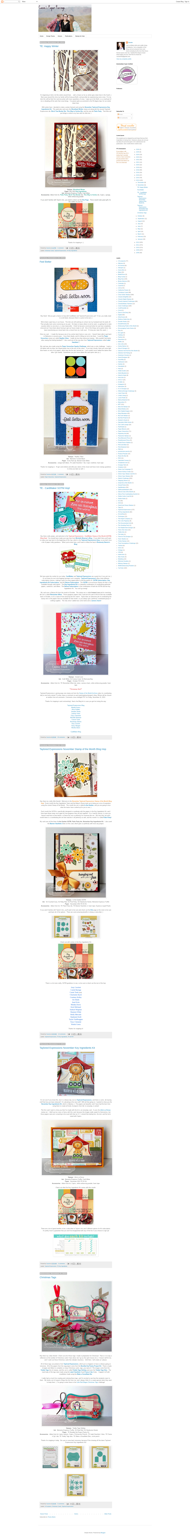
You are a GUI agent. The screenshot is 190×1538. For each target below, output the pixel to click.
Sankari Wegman (76, 1010)
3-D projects (48, 1506)
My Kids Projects (123, 418)
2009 (138, 250)
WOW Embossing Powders (126, 565)
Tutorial (120, 545)
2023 (138, 157)
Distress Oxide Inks (124, 319)
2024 (138, 154)
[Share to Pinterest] (79, 248)
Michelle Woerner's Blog (84, 538)
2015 (138, 175)
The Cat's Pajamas (123, 521)
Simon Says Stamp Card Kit (126, 474)
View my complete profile (123, 59)
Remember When (56, 594)
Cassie (130, 42)
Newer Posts (44, 1514)
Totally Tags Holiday (80, 1370)
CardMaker (69, 576)
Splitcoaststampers (123, 489)
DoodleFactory (122, 324)
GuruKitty (121, 359)
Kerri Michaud (76, 1007)
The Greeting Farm (123, 525)
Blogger (103, 1532)
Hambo (120, 364)
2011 (138, 245)
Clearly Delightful (123, 297)
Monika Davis (75, 728)
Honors (60, 36)
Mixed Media (122, 409)
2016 (138, 172)
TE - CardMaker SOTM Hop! (55, 488)
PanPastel (121, 427)
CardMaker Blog (76, 732)
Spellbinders (122, 487)
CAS (119, 288)
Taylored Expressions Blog (75, 705)
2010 (138, 247)
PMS (119, 449)
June (139, 226)
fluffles (120, 341)
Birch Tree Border (75, 195)
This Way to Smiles (90, 195)
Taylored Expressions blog (90, 540)
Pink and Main (122, 445)
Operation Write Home (124, 422)
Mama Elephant (123, 400)
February (140, 236)
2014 (138, 177)
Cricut (120, 310)
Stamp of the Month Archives (88, 693)
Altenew (120, 263)
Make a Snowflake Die (84, 1374)
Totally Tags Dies (101, 1370)
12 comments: (62, 1034)
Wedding (120, 559)
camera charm (96, 601)
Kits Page (85, 200)
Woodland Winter (77, 109)
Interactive (121, 386)
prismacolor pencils (124, 451)
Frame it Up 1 (89, 1372)
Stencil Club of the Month (125, 492)
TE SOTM (70, 1036)
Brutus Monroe (122, 281)
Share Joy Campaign (124, 469)
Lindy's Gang (122, 395)
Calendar (121, 283)
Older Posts (107, 1514)
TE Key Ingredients (72, 250)
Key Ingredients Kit (70, 584)
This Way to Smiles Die (75, 111)
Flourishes (121, 339)
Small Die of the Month (125, 483)
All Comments (123, 118)
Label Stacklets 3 (75, 1372)
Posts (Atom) (51, 1517)
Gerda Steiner (122, 346)
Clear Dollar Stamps (124, 294)
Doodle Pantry (122, 321)
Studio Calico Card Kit (124, 496)
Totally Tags (45, 1370)
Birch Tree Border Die (58, 111)
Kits (91, 910)
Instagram (121, 384)
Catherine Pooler (123, 290)
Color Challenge (123, 306)
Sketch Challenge (123, 478)
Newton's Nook (122, 420)
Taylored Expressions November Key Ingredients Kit (67, 1047)
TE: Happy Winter (49, 46)
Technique (121, 516)
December (141, 182)
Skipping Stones (123, 480)
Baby (119, 272)
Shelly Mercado (75, 1014)
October (140, 216)
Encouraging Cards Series (126, 328)
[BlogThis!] (72, 248)
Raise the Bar (122, 456)
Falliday (120, 335)
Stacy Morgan (75, 726)
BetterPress (121, 274)
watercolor (121, 554)
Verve (119, 548)
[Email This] (70, 248)
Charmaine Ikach (76, 995)
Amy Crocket (76, 723)
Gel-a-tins (121, 344)
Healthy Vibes (64, 338)
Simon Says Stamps (124, 476)
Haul (119, 368)
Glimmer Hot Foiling (124, 353)
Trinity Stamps (122, 541)
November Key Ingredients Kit (51, 1104)
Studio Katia (121, 498)
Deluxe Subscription (72, 582)
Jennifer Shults (76, 711)
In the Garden (89, 805)
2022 (138, 159)
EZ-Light (120, 333)
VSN (119, 552)
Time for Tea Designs (124, 536)
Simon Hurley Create (124, 471)
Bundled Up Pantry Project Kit (91, 1366)
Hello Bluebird (122, 373)
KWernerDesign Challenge (126, 391)
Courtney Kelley (76, 997)
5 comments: (61, 1503)
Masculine (121, 402)
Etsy (119, 330)
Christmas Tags (48, 1277)
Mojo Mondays (122, 413)
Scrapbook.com (122, 462)
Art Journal (121, 265)
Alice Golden (76, 709)
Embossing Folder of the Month (127, 326)
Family (120, 337)
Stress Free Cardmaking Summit (127, 494)
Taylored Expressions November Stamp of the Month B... (141, 200)
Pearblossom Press (124, 440)
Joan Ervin (75, 1002)
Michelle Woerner (75, 717)
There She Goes (123, 530)
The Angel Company (124, 518)
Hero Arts (121, 377)
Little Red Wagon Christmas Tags (87, 1382)
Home (41, 36)
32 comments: (61, 737)
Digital (120, 315)
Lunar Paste (121, 397)
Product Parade (122, 454)
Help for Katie (122, 375)
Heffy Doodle (122, 371)
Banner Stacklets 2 (56, 823)
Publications (68, 36)
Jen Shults (75, 1000)
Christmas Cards (49, 250)
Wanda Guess (75, 707)
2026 (138, 149)
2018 (138, 170)
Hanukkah (121, 366)
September (141, 218)
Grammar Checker (123, 355)
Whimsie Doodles (123, 561)
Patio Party (97, 111)
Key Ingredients (81, 191)
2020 (138, 165)
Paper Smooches (49, 477)
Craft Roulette (122, 308)
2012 (138, 242)
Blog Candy (121, 277)
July (139, 223)
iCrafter (120, 382)
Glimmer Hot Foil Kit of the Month (128, 350)
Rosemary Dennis (75, 721)
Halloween (121, 362)
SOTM (85, 582)
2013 (138, 180)
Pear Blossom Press (124, 438)
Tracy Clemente (76, 715)
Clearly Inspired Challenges (126, 301)
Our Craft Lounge (123, 424)
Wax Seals (121, 557)
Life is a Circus (105, 1110)
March (140, 234)
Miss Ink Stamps (123, 406)
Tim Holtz (121, 534)
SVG (119, 503)
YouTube (120, 568)
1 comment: (61, 248)
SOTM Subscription (100, 580)
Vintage (120, 550)
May (139, 229)
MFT (119, 404)
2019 (138, 167)
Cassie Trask (76, 719)
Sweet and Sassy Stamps (125, 505)
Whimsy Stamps (123, 563)
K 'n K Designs (122, 388)
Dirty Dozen (121, 317)
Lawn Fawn (121, 393)
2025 (138, 152)
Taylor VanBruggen (76, 1019)
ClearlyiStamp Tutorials (125, 303)
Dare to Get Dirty (123, 312)
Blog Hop (121, 279)
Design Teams (50, 36)
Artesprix (120, 268)
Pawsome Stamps (123, 436)
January (140, 239)
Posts (121, 114)
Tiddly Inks (121, 532)
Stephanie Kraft (75, 1017)
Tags (119, 507)
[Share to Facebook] (77, 248)
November (141, 185)
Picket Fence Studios (124, 442)
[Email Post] (66, 248)
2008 (138, 252)
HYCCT (120, 380)
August (140, 221)
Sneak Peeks (122, 485)
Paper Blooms (122, 429)
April (139, 231)
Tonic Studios (122, 539)
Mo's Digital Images (124, 411)
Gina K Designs (122, 348)
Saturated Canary (123, 460)
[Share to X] (74, 248)
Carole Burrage (75, 990)
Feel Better (45, 261)
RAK (119, 458)
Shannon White (75, 1012)
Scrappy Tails (122, 465)
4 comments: (61, 1263)
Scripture (120, 467)
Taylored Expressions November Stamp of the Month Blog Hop (73, 749)
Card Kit (120, 285)
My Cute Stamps (123, 415)
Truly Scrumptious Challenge (126, 543)
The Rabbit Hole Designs (125, 527)
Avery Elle (121, 270)
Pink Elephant (122, 447)
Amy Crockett (76, 987)
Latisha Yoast (75, 713)
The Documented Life (124, 523)
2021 (138, 162)
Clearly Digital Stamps (124, 299)
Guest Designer (122, 357)
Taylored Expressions (60, 250)
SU (119, 501)
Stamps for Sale (80, 36)
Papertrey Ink (122, 433)
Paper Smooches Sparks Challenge (74, 346)
